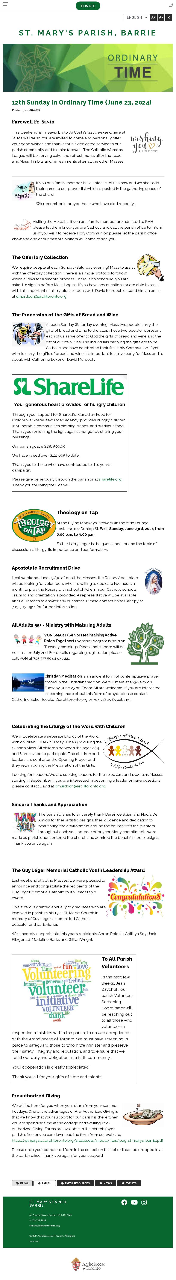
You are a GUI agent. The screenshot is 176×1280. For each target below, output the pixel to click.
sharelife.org (110, 479)
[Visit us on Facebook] (124, 1203)
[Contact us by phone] (171, 5)
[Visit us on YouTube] (134, 1203)
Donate (88, 6)
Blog (23, 1183)
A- (161, 17)
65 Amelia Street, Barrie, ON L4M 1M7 (50, 1215)
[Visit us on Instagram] (144, 1203)
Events (130, 1183)
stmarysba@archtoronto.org (44, 1225)
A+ (153, 17)
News (107, 1183)
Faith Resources (77, 1183)
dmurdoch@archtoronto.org (41, 296)
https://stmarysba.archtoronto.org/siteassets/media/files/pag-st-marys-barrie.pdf (87, 1140)
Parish (46, 1183)
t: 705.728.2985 (37, 1220)
